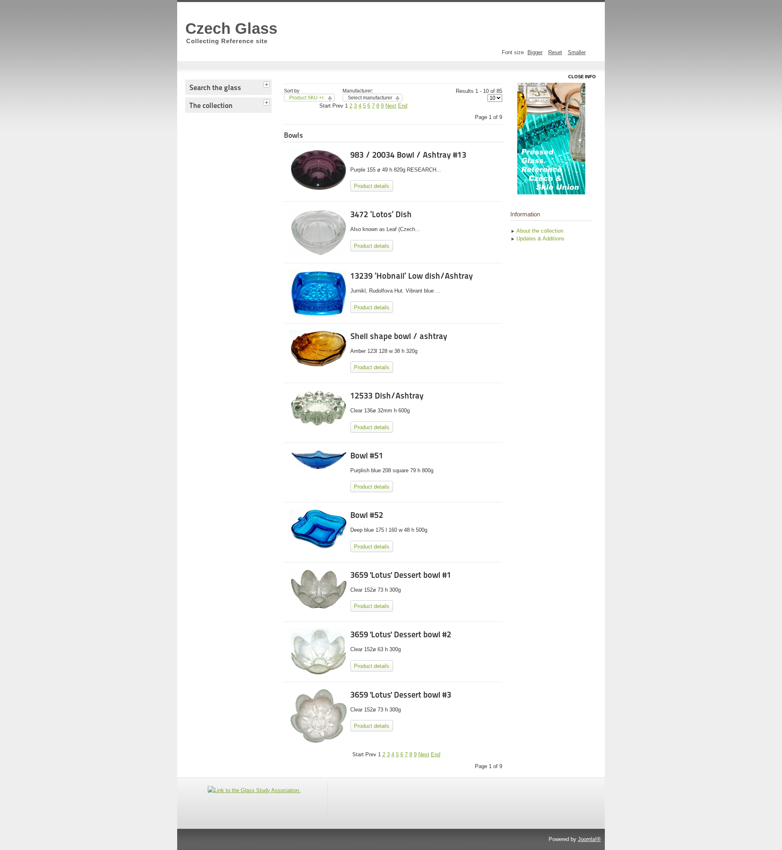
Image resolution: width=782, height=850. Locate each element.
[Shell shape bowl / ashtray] (318, 365)
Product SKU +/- (307, 98)
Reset (555, 52)
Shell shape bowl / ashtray (398, 336)
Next (390, 106)
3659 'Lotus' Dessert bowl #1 (400, 575)
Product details (371, 186)
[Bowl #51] (318, 468)
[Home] (551, 138)
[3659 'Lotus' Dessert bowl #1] (318, 607)
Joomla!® (589, 839)
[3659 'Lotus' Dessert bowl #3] (318, 742)
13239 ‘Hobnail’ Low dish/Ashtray (411, 276)
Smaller (577, 52)
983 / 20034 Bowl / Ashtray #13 (408, 155)
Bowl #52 (366, 515)
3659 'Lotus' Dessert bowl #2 (400, 634)
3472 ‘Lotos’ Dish (381, 214)
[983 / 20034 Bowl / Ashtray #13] (318, 189)
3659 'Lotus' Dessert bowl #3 (400, 695)
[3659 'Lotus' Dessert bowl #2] (318, 673)
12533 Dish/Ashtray (387, 396)
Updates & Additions (540, 239)
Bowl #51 (366, 455)
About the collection (539, 231)
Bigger (535, 52)
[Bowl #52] (318, 547)
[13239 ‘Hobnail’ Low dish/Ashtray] (318, 315)
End (402, 106)
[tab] (268, 83)
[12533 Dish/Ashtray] (318, 424)
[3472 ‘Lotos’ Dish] (318, 254)
